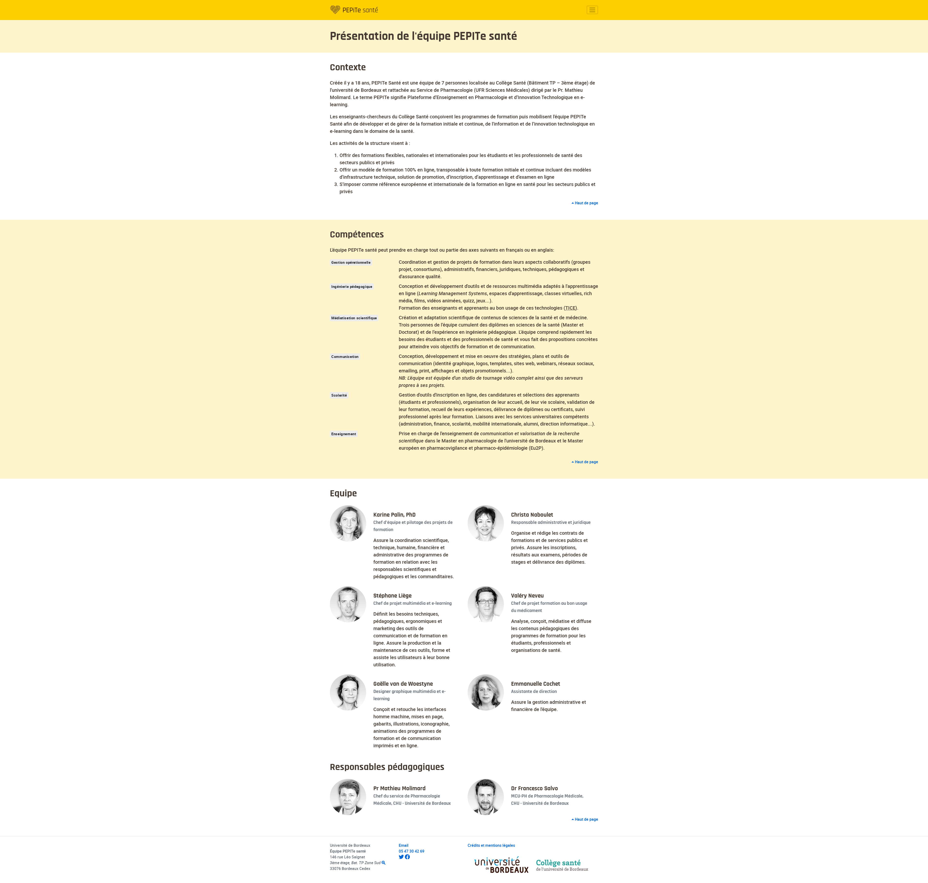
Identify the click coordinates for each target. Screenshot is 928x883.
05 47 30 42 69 (411, 851)
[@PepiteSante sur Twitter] (401, 857)
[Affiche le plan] (383, 862)
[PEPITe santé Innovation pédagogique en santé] (354, 10)
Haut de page (586, 203)
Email (403, 845)
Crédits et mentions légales (491, 845)
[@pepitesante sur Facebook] (407, 857)
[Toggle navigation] (592, 10)
